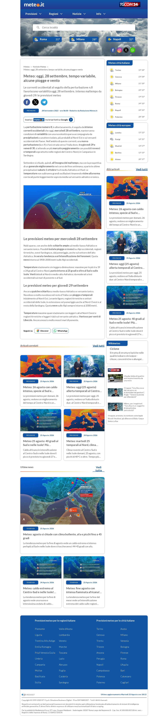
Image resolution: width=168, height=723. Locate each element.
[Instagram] (119, 50)
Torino (99, 628)
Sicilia (38, 682)
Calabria (63, 676)
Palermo (100, 682)
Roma (123, 658)
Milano (124, 634)
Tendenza (31, 528)
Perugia (100, 658)
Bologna (124, 646)
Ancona (100, 652)
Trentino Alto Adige (45, 640)
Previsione (31, 111)
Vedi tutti (98, 345)
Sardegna (64, 682)
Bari (122, 670)
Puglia (62, 670)
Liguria (38, 634)
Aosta (123, 628)
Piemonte (40, 628)
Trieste (100, 646)
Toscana (63, 652)
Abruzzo (63, 664)
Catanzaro (125, 676)
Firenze (124, 652)
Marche (63, 646)
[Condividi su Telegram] (44, 104)
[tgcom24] (129, 4)
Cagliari (124, 682)
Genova (100, 634)
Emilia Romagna (43, 646)
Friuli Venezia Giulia (45, 652)
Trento (99, 640)
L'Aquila (124, 664)
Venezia (124, 640)
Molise (38, 670)
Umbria (39, 658)
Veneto (62, 640)
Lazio (61, 658)
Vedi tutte (98, 469)
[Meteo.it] (34, 4)
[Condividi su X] (35, 104)
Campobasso (103, 670)
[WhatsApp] (132, 50)
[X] (126, 50)
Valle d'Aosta (65, 628)
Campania (40, 664)
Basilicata (40, 676)
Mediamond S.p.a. (42, 710)
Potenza (100, 676)
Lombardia (64, 634)
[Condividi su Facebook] (26, 104)
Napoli (99, 664)
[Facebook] (113, 50)
